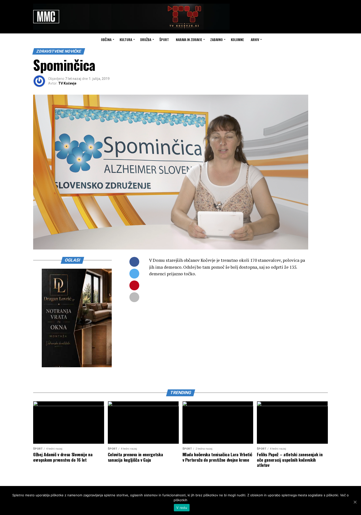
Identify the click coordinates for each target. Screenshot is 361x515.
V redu (181, 508)
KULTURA (126, 39)
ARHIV (255, 39)
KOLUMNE (237, 39)
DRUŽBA (145, 39)
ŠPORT (164, 39)
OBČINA (106, 39)
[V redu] (354, 502)
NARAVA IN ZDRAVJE (189, 39)
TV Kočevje (67, 83)
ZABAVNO (216, 39)
